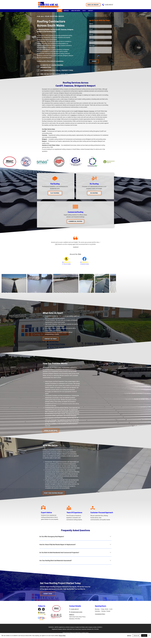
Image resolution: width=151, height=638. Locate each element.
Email (91, 29)
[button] (93, 4)
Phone (91, 34)
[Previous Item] (4, 283)
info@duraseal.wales (76, 621)
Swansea (91, 111)
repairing (73, 115)
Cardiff (76, 111)
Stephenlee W (76, 247)
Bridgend (80, 111)
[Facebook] (39, 618)
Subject (91, 40)
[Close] (149, 635)
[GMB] (43, 618)
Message (91, 45)
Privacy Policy (62, 635)
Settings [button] (129, 635)
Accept (144, 635)
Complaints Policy (100, 623)
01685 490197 (109, 4)
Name (91, 23)
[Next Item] (147, 283)
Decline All (136, 635)
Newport (86, 111)
